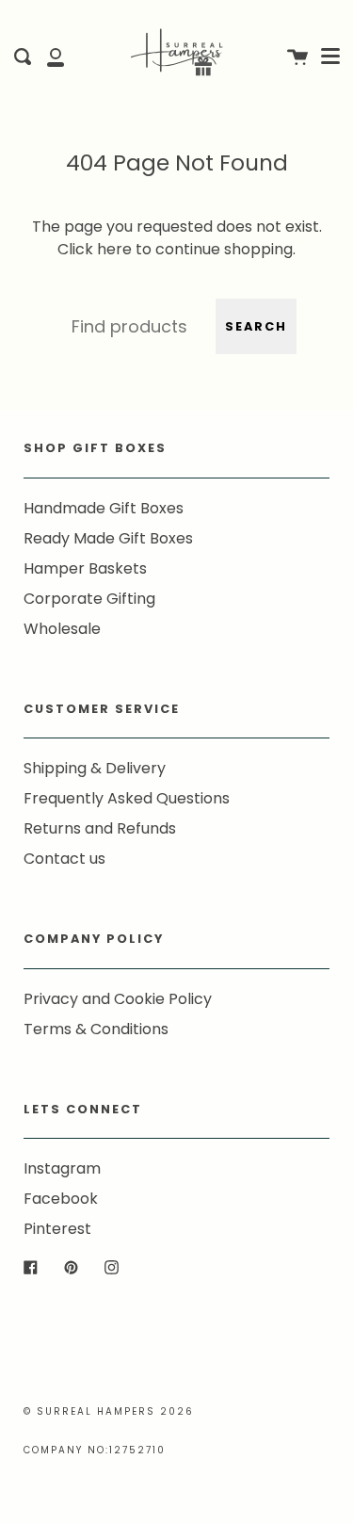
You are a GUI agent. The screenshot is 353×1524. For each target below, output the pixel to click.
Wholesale (62, 629)
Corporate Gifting (89, 598)
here (114, 249)
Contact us (64, 858)
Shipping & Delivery (95, 768)
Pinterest (57, 1229)
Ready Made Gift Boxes (108, 538)
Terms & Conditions (96, 1029)
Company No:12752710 (95, 1450)
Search (256, 326)
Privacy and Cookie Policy (118, 999)
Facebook (61, 1198)
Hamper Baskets (85, 568)
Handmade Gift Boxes (104, 508)
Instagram (62, 1168)
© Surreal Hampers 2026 (109, 1411)
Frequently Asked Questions (127, 798)
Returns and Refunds (100, 828)
